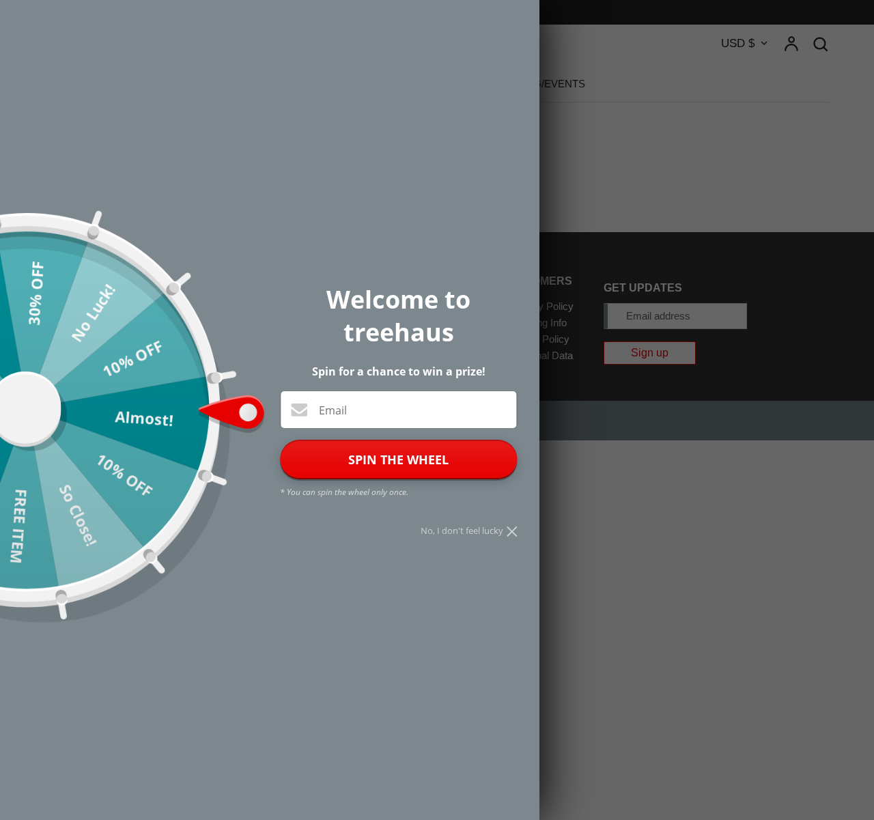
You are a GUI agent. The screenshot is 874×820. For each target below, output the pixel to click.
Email (333, 410)
